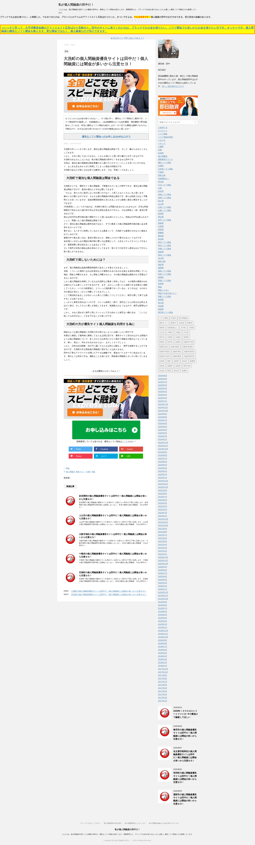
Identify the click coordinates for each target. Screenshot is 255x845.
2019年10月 (163, 599)
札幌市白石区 (164, 356)
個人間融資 (70, 472)
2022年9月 (162, 490)
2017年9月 (162, 675)
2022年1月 (162, 516)
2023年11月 (163, 446)
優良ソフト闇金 (164, 163)
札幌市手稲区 (164, 352)
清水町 (184, 361)
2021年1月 (162, 554)
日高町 (178, 337)
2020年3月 (162, 586)
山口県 (161, 204)
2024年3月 (162, 433)
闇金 (68, 468)
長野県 (161, 284)
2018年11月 (163, 634)
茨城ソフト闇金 (164, 280)
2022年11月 (163, 484)
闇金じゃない (163, 290)
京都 (160, 150)
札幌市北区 (163, 347)
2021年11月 (163, 522)
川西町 (178, 332)
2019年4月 (162, 618)
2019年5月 (162, 615)
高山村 (176, 371)
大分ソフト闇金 (164, 185)
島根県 (161, 223)
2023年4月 (162, 468)
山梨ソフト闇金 (164, 210)
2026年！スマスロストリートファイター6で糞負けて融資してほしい (185, 714)
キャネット (162, 131)
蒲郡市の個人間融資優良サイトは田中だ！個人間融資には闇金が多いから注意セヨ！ (185, 799)
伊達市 (173, 318)
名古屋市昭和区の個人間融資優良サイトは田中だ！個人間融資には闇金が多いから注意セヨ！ (185, 756)
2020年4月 (162, 583)
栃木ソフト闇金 (164, 245)
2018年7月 (162, 647)
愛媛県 (161, 233)
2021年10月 (163, 525)
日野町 (170, 337)
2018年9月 (162, 640)
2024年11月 (163, 407)
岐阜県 (161, 214)
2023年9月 (162, 452)
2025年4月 (162, 391)
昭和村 (161, 342)
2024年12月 (163, 404)
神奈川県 (161, 261)
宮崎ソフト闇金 (164, 198)
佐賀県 (161, 153)
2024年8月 (162, 417)
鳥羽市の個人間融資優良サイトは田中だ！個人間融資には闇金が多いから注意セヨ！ (185, 734)
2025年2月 (162, 398)
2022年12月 (163, 481)
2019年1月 (162, 627)
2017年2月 (162, 698)
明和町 (186, 337)
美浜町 (161, 366)
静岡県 (161, 300)
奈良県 (161, 191)
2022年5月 (162, 503)
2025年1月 (162, 401)
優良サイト (80, 472)
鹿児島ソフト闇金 (165, 312)
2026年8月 (162, 376)
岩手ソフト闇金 (164, 220)
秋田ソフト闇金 (164, 274)
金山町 (161, 371)
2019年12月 (163, 592)
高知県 (161, 306)
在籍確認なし (163, 178)
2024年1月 (162, 439)
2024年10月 (163, 411)
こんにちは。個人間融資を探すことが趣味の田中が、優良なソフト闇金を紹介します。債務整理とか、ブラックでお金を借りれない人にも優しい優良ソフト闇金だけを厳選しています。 (127, 834)
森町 (169, 361)
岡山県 (161, 217)
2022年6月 (162, 500)
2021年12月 (163, 519)
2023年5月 (162, 465)
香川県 (161, 303)
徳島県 (161, 229)
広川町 (186, 332)
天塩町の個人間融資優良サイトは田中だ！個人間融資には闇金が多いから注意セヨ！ (109, 594)
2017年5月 (162, 688)
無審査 (192, 361)
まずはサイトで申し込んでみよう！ (127, 38)
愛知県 (161, 236)
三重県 (161, 147)
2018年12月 (163, 631)
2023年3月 (162, 471)
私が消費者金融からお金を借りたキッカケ (164, 823)
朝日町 (170, 342)
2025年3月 (162, 395)
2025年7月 (162, 382)
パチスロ (161, 140)
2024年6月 (162, 423)
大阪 (160, 188)
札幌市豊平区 (189, 356)
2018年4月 (162, 656)
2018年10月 (163, 637)
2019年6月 (162, 611)
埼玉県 (161, 182)
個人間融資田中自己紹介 (113, 823)
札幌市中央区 (189, 342)
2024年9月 (162, 414)
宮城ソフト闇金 (164, 194)
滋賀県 (161, 252)
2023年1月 (162, 478)
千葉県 (161, 172)
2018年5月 (162, 653)
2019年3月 (162, 621)
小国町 (191, 328)
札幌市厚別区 (187, 347)
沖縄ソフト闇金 (164, 249)
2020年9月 (162, 567)
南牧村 (189, 323)
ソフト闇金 (162, 134)
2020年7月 (162, 573)
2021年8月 (162, 532)
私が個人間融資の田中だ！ (76, 4)
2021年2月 (162, 551)
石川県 (161, 258)
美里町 (178, 366)
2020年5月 (162, 580)
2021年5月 (162, 541)
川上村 (161, 332)
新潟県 (161, 239)
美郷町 (170, 366)
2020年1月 (162, 589)
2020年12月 (163, 557)
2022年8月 (162, 493)
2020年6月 (162, 576)
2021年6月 (162, 538)
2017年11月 (163, 672)
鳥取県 (161, 309)
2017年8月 (162, 678)
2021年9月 (162, 529)
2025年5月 (162, 388)
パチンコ (161, 143)
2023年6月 (162, 462)
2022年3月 (162, 509)
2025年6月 (162, 385)
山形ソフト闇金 (164, 207)
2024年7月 (162, 420)
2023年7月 (162, 458)
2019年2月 (162, 624)
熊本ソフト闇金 (164, 255)
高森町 (184, 371)
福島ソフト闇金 (164, 271)
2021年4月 (162, 544)
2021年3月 (162, 548)
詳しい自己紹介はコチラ (173, 86)
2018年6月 (162, 650)
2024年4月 (162, 430)
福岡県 (161, 268)
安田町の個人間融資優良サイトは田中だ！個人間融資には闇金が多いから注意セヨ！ (185, 777)
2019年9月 (162, 602)
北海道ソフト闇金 (165, 169)
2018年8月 (162, 643)
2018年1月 (162, 666)
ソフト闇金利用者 (165, 137)
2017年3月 (162, 694)
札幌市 (178, 342)
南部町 (161, 328)
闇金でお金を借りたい (167, 293)
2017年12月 (163, 669)
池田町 (176, 361)
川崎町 (170, 332)
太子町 (183, 328)
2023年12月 (163, 442)
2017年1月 (162, 701)
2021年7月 (162, 535)
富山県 (161, 201)
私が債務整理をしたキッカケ (135, 823)
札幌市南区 (175, 347)
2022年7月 (162, 497)
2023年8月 (162, 455)
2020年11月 (163, 560)
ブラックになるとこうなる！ (90, 823)
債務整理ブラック (165, 159)
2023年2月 (162, 474)
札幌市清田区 (189, 352)
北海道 (181, 323)
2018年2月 (162, 662)
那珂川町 (187, 366)
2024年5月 (162, 427)
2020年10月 (163, 564)
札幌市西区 (177, 356)
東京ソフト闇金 (164, 242)
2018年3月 (162, 659)
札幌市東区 (177, 352)
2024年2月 (162, 436)
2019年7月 (162, 608)
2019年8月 (162, 605)
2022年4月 (162, 506)
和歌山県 (161, 175)
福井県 (161, 265)
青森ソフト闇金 (164, 296)
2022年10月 (163, 487)
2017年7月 (162, 682)
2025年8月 (162, 379)
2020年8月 (162, 570)
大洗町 (88, 472)
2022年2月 (162, 513)
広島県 (161, 226)
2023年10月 (163, 449)
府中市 (161, 337)
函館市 (173, 323)
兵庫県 (161, 166)
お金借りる (162, 127)
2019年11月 (163, 596)
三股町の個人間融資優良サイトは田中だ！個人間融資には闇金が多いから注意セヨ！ (109, 591)
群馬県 (161, 277)
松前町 (161, 361)
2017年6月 (162, 685)
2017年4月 (162, 691)
